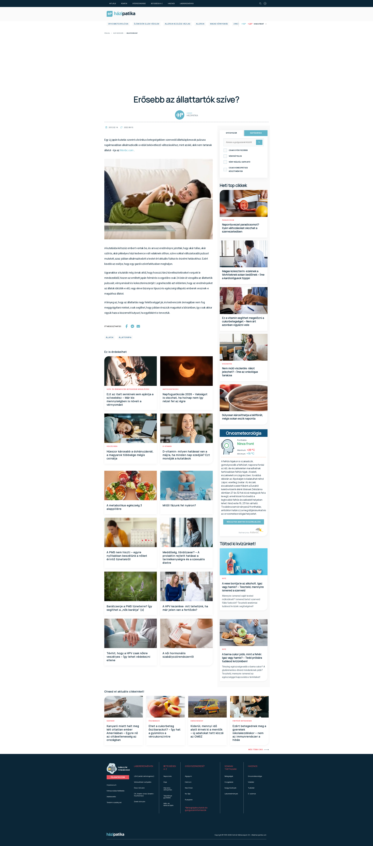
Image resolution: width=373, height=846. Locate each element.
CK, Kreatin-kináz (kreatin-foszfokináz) (144, 795)
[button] (144, 767)
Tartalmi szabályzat (114, 802)
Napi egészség (118, 33)
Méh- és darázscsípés (168, 804)
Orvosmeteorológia (118, 24)
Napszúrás (167, 776)
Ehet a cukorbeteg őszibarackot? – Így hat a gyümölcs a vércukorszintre (165, 731)
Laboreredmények (187, 3)
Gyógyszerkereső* (195, 766)
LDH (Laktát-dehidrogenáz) (144, 776)
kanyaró (111, 721)
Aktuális (112, 3)
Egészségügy (197, 721)
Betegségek (229, 776)
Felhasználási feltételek (115, 791)
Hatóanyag (256, 133)
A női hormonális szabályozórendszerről (178, 654)
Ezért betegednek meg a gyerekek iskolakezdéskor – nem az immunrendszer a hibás (249, 733)
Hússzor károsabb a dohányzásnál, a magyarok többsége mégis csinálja (130, 455)
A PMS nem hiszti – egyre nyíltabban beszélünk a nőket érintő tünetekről (127, 555)
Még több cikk (255, 749)
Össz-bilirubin (139, 788)
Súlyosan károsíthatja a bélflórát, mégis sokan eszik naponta (242, 416)
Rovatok (124, 3)
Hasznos (171, 3)
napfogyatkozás (170, 389)
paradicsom (228, 220)
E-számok (252, 794)
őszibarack (154, 721)
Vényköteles (235, 156)
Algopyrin (188, 776)
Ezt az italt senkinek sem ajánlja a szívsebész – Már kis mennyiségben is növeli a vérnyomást (130, 399)
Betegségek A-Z (157, 3)
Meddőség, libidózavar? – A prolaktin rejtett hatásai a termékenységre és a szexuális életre (184, 557)
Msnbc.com (126, 150)
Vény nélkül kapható (239, 162)
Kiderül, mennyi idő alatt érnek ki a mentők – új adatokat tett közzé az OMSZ (207, 731)
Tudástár (251, 788)
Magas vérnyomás (219, 24)
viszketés (227, 364)
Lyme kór (238, 24)
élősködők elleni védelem (146, 24)
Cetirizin (188, 782)
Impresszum (111, 785)
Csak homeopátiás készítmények (238, 169)
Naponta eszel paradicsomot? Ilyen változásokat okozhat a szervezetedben (240, 228)
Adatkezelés (111, 796)
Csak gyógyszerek (238, 150)
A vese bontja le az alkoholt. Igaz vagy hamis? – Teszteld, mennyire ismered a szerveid (243, 587)
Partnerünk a (244, 532)
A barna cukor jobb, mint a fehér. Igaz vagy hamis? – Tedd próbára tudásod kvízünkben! (242, 657)
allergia (200, 24)
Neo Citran (189, 788)
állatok (110, 337)
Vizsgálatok (229, 782)
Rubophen (189, 800)
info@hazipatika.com (258, 835)
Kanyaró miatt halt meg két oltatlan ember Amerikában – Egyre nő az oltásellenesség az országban (123, 733)
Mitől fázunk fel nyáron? (179, 505)
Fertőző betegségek (242, 721)
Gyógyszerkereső (139, 3)
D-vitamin (167, 446)
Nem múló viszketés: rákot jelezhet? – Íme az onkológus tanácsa (240, 371)
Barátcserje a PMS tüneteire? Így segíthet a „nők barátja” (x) (129, 607)
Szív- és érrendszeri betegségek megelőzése (128, 389)
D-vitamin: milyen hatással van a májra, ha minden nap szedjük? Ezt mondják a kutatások (186, 455)
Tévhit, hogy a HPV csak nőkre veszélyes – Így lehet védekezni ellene (128, 656)
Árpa (165, 782)
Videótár (251, 782)
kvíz (224, 578)
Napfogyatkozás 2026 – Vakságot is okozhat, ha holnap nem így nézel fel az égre (185, 397)
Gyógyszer (231, 133)
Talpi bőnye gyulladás (167, 797)
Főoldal (107, 33)
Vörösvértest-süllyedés (142, 782)
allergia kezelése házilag (177, 24)
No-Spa (187, 794)
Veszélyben (112, 446)
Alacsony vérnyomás (167, 789)
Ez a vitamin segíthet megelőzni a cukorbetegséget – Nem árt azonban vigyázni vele (243, 321)
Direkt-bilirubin (139, 801)
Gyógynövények (230, 788)
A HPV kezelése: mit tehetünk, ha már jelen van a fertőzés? (185, 607)
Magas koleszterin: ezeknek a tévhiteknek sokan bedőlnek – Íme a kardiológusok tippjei (243, 274)
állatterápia (125, 337)
